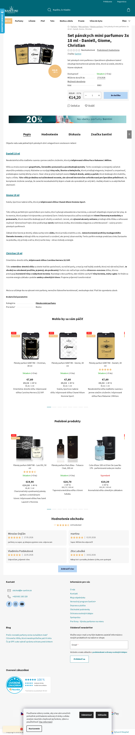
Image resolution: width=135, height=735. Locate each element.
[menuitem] (7, 21)
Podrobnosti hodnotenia (108, 50)
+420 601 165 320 (20, 596)
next (127, 369)
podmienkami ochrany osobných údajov (110, 652)
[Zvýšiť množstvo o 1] (99, 95)
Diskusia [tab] (74, 134)
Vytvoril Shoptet (121, 732)
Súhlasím (102, 714)
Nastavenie (34, 728)
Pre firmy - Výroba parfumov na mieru (87, 621)
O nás (72, 589)
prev (8, 369)
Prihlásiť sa (79, 659)
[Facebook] (9, 604)
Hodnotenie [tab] (49, 134)
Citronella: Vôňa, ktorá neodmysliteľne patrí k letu (29, 638)
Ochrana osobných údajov (81, 613)
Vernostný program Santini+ (83, 601)
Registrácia (121, 1)
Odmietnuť (86, 714)
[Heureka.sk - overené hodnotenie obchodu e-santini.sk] (28, 685)
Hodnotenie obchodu (67, 518)
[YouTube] (22, 604)
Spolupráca (75, 617)
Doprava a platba (78, 605)
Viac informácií (45, 721)
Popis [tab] (27, 134)
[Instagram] (16, 604)
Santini (78, 53)
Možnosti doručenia (76, 81)
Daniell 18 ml (13, 153)
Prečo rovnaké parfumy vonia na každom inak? (27, 635)
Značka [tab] (101, 134)
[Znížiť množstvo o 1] (86, 95)
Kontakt (74, 593)
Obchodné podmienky (80, 609)
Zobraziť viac (67, 568)
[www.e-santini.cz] (20, 713)
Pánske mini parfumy (46, 303)
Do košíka (115, 95)
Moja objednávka (77, 597)
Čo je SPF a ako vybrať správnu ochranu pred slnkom (29, 642)
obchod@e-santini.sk (22, 590)
